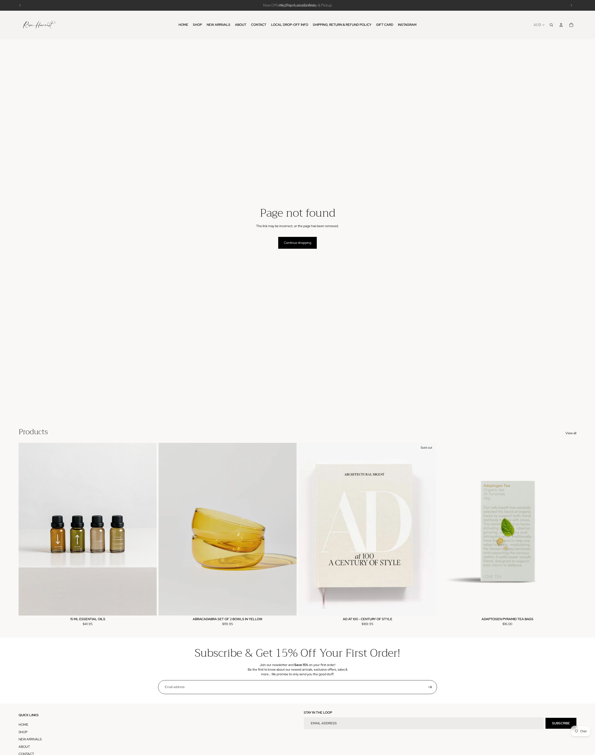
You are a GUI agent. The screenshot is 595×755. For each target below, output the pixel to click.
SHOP (23, 732)
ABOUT (24, 747)
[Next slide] (571, 5)
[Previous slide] (20, 5)
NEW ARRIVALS (30, 739)
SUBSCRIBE (561, 723)
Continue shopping (297, 243)
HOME (23, 724)
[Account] (561, 25)
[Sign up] (430, 687)
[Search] (551, 25)
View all (570, 433)
